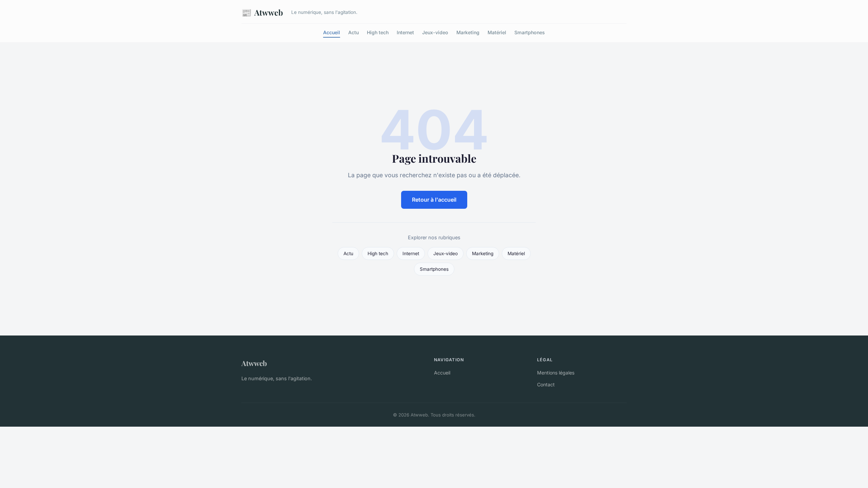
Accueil (331, 32)
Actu (353, 32)
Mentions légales (555, 372)
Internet (405, 32)
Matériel (497, 32)
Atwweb (262, 12)
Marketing (467, 32)
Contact (546, 384)
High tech (378, 32)
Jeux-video (435, 32)
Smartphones (529, 32)
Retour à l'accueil (434, 199)
